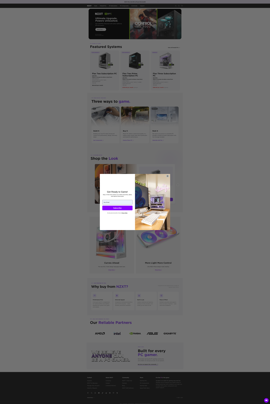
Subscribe (117, 208)
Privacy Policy (124, 213)
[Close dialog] (167, 176)
